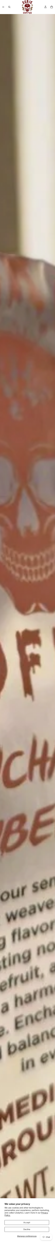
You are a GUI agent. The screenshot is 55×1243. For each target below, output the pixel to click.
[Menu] (3, 7)
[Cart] (52, 7)
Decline (26, 1229)
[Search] (9, 7)
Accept (26, 1222)
